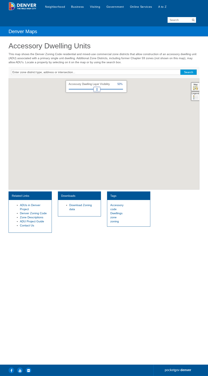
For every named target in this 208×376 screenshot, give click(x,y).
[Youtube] (20, 370)
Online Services (141, 6)
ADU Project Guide (32, 221)
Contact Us (27, 225)
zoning (114, 221)
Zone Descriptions (31, 217)
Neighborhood (55, 6)
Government (115, 6)
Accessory (117, 205)
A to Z (162, 6)
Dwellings (116, 213)
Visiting (95, 6)
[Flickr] (28, 370)
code (113, 209)
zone (113, 217)
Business (77, 6)
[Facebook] (11, 370)
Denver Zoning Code (33, 213)
